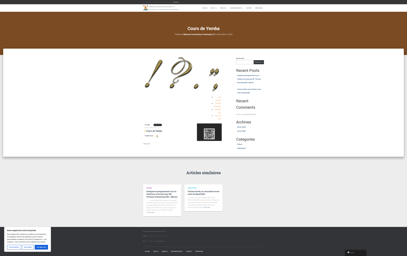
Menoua (223, 8)
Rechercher (240, 58)
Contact (249, 8)
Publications (241, 148)
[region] (27, 239)
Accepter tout (41, 247)
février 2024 (241, 131)
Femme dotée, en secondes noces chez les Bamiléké (203, 192)
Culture (239, 144)
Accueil (204, 8)
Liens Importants (236, 8)
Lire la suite (150, 212)
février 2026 (241, 127)
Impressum (258, 8)
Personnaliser (14, 247)
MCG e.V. (213, 8)
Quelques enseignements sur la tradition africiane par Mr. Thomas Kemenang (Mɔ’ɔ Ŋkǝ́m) (249, 79)
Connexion (176, 2)
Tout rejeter (28, 247)
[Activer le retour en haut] (403, 251)
